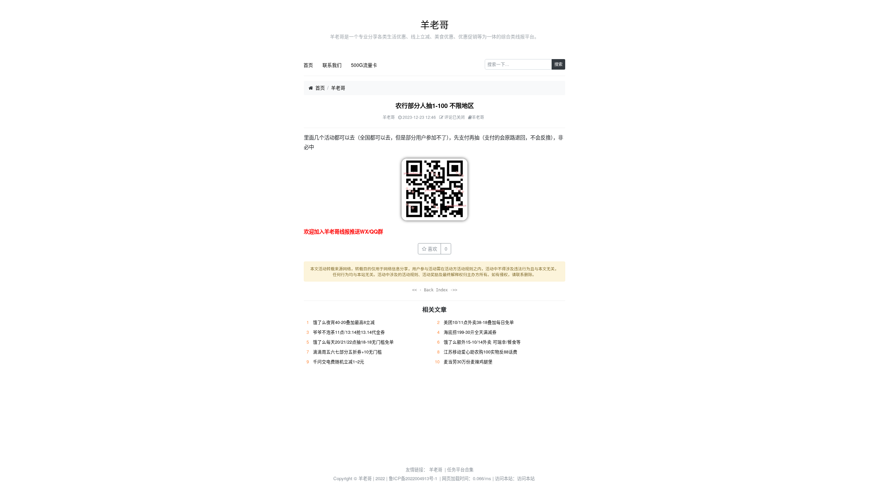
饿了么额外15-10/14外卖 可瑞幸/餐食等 (482, 342)
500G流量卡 (364, 64)
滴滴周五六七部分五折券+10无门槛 (347, 352)
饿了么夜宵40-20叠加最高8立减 (344, 322)
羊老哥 (434, 24)
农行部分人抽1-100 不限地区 (434, 105)
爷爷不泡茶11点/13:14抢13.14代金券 (349, 332)
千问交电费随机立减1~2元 (338, 362)
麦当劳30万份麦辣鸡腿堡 (468, 362)
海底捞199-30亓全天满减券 (470, 332)
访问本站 (526, 478)
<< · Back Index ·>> (434, 290)
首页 (308, 64)
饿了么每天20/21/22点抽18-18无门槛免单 (353, 342)
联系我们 (331, 64)
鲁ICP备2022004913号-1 (413, 478)
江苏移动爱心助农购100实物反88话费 (480, 352)
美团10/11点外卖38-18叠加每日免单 (479, 322)
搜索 (558, 64)
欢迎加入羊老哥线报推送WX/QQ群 (343, 231)
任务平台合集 (460, 469)
